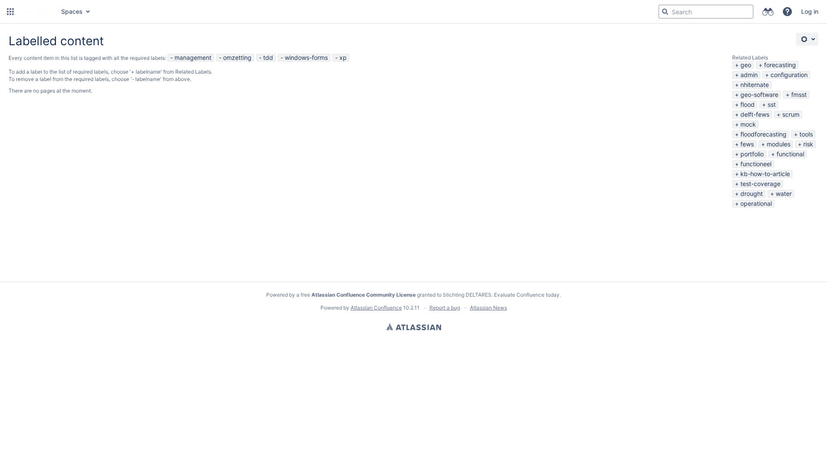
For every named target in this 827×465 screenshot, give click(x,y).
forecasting (780, 64)
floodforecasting (763, 134)
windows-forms (306, 57)
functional (790, 154)
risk (808, 144)
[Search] (665, 11)
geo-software (759, 94)
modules (778, 144)
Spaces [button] (72, 11)
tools (806, 134)
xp (343, 57)
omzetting (237, 57)
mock (748, 124)
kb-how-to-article (765, 173)
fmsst (799, 94)
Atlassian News (488, 307)
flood (747, 104)
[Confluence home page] (36, 12)
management (192, 57)
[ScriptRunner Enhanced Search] (768, 12)
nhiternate (754, 84)
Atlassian (413, 326)
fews (747, 144)
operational (756, 203)
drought (751, 193)
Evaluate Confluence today (527, 294)
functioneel (755, 163)
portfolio (752, 154)
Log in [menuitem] (809, 11)
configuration (789, 74)
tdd (268, 57)
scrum (790, 114)
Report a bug (444, 307)
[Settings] (807, 39)
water (784, 193)
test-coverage (760, 183)
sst (772, 104)
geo (745, 64)
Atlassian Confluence (376, 307)
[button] (10, 11)
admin (749, 74)
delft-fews (754, 114)
